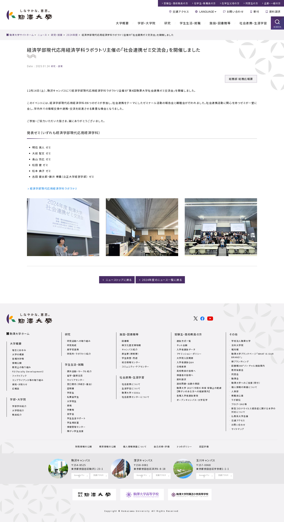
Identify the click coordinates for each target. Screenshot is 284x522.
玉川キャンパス (205, 460)
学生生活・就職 (190, 23)
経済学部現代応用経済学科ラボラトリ (53, 188)
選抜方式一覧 (184, 340)
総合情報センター (131, 362)
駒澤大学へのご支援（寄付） (245, 382)
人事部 (235, 391)
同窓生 (252, 3)
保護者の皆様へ (185, 375)
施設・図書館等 (220, 23)
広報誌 (15, 388)
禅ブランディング (240, 361)
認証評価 (204, 446)
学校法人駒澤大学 (241, 340)
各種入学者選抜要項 (187, 395)
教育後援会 (237, 370)
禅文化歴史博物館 (131, 345)
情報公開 (17, 362)
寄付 (256, 11)
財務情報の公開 (83, 446)
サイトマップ (237, 429)
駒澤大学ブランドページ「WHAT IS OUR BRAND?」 (252, 355)
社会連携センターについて (135, 396)
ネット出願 (182, 345)
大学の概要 (18, 354)
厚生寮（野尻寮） (130, 353)
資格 (69, 405)
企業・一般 (272, 3)
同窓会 (235, 374)
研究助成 (72, 345)
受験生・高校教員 (176, 3)
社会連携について (131, 384)
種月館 (235, 349)
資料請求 (275, 11)
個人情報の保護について (244, 387)
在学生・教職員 (205, 3)
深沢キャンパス (143, 460)
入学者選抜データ (186, 349)
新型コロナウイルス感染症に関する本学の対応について (253, 410)
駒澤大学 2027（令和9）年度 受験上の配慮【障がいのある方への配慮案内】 (199, 389)
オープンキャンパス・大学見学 (192, 399)
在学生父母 (230, 3)
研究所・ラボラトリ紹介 (79, 353)
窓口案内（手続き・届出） (80, 384)
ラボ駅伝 (236, 399)
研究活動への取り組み (79, 340)
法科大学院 (237, 345)
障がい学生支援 (75, 431)
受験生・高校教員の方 (188, 334)
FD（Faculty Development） (28, 371)
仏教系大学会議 (239, 416)
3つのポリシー (184, 446)
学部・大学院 (146, 23)
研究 (167, 23)
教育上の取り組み (21, 367)
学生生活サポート (76, 418)
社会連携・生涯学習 (253, 23)
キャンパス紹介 (130, 349)
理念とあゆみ (19, 350)
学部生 (70, 392)
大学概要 (122, 23)
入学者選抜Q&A (185, 362)
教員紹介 (17, 414)
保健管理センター (76, 426)
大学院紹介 (18, 410)
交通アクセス (181, 11)
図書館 (125, 340)
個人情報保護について (135, 446)
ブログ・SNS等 (239, 404)
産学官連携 (73, 349)
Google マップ (79, 476)
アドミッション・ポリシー (189, 353)
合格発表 (181, 366)
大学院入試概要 (185, 358)
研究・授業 (57, 66)
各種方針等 (18, 358)
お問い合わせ (235, 11)
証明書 (70, 388)
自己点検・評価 (162, 446)
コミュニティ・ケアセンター (135, 366)
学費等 (70, 409)
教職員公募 (237, 395)
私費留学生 (73, 396)
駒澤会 (235, 378)
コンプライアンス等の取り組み (27, 380)
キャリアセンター (76, 379)
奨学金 (70, 414)
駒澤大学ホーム (20, 333)
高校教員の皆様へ (186, 370)
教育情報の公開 (107, 446)
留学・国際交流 (75, 375)
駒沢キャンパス (80, 460)
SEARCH (277, 27)
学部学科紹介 (19, 406)
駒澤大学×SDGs (131, 392)
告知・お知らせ (19, 384)
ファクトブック (19, 375)
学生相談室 (73, 422)
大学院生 (72, 401)
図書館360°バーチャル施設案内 (248, 365)
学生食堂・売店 (130, 358)
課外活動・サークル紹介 (79, 371)
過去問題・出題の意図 (188, 383)
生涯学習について (131, 388)
